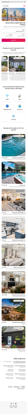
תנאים (11, 407)
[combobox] (13, 31)
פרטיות (15, 407)
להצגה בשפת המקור (6, 1)
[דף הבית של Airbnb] (24, 6)
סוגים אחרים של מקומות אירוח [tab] (19, 361)
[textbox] (19, 36)
